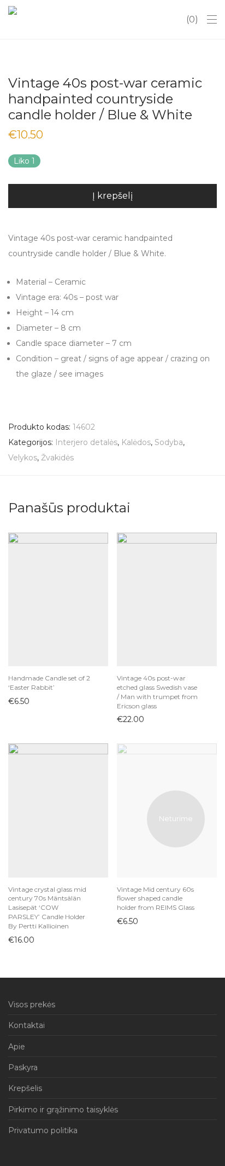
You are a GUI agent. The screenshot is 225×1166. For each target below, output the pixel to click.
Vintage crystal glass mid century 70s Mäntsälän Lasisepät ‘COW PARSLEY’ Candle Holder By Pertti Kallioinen (47, 907)
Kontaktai (26, 1025)
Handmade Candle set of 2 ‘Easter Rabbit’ (49, 682)
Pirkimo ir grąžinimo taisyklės (63, 1110)
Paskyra (23, 1067)
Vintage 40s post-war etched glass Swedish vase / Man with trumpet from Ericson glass (157, 691)
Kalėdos (136, 442)
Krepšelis (25, 1088)
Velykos (22, 458)
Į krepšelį (112, 196)
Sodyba (169, 442)
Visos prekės (31, 1004)
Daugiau (127, 921)
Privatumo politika (43, 1130)
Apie (16, 1047)
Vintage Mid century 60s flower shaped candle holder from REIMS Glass (155, 898)
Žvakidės (57, 458)
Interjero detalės (86, 442)
